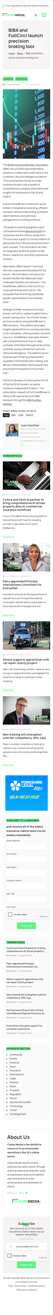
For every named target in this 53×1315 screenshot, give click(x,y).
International (17, 1074)
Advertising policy (36, 1285)
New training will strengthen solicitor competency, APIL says (26, 996)
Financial (14, 1062)
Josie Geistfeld (13, 84)
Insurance (8, 78)
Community (16, 1054)
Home (11, 53)
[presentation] (27, 914)
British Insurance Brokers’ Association (28, 164)
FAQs (10, 1285)
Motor (13, 1086)
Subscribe (26, 925)
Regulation (15, 1094)
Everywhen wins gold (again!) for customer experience (24, 1027)
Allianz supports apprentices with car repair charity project (29, 6)
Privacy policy (20, 1285)
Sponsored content (20, 1102)
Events (13, 1058)
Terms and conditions (26, 1289)
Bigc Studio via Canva (24, 410)
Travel (13, 1110)
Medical (14, 1082)
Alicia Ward (11, 955)
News (20, 53)
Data (21, 415)
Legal (13, 1078)
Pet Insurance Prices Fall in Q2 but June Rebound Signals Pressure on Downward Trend (25, 1013)
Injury (13, 1066)
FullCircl (29, 415)
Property (14, 1090)
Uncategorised (18, 1114)
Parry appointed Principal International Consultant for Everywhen (21, 966)
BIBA (13, 415)
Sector (13, 1098)
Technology (21, 78)
